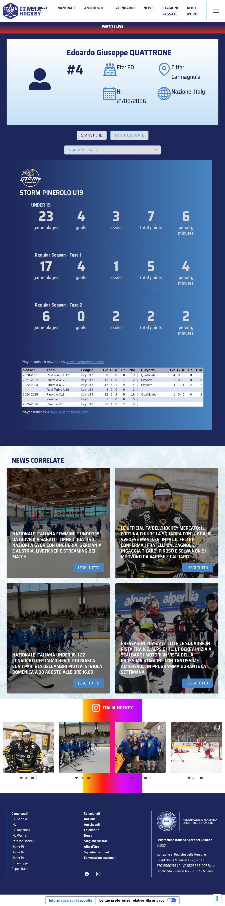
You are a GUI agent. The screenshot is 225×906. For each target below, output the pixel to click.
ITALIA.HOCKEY (118, 707)
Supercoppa (20, 863)
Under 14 (18, 857)
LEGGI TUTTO (88, 568)
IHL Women (20, 835)
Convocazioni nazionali (100, 857)
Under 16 (18, 852)
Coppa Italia (20, 868)
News (148, 8)
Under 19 (18, 846)
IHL (14, 824)
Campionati (38, 8)
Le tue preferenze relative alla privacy (131, 900)
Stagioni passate (170, 11)
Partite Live (112, 26)
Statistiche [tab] (91, 135)
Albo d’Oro (192, 11)
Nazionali (66, 8)
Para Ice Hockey (23, 841)
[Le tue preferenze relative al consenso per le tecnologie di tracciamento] (217, 898)
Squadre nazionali (97, 852)
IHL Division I (21, 830)
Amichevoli (94, 8)
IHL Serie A (19, 819)
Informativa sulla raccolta (70, 900)
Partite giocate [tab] (129, 135)
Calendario (124, 8)
